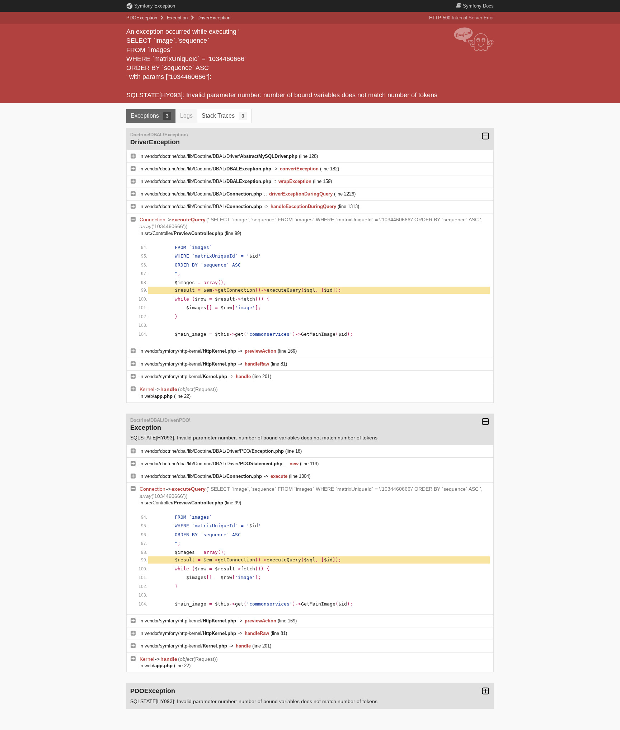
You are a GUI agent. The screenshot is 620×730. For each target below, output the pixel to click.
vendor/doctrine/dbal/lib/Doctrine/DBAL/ (208, 168)
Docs (478, 6)
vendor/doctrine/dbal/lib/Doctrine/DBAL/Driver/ (221, 156)
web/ (159, 396)
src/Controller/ (184, 233)
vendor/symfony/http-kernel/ (190, 351)
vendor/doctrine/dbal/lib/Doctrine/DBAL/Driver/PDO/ (214, 451)
